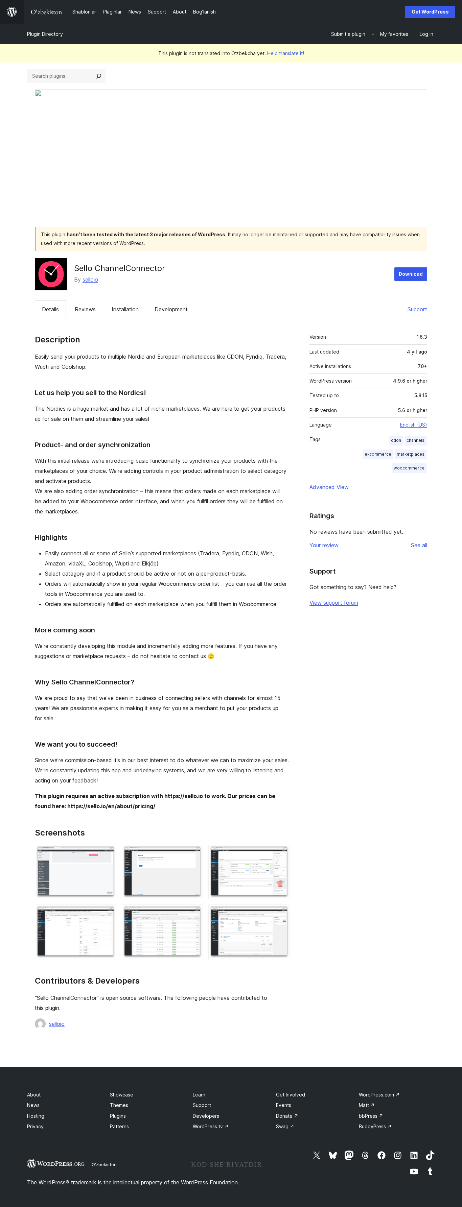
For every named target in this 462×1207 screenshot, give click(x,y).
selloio (90, 279)
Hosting (35, 1116)
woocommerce (409, 467)
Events (283, 1105)
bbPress (371, 1116)
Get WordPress (430, 12)
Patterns (119, 1126)
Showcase (121, 1094)
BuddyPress (375, 1126)
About (34, 1094)
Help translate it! (285, 53)
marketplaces (410, 454)
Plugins (118, 1116)
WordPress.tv (211, 1126)
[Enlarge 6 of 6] (280, 913)
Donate (287, 1116)
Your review (324, 545)
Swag (285, 1126)
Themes (119, 1105)
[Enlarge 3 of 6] (280, 853)
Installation (125, 309)
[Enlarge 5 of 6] (193, 913)
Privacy (35, 1126)
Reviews (85, 309)
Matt (367, 1105)
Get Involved (290, 1094)
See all (419, 545)
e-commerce (378, 454)
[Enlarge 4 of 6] (107, 913)
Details (50, 309)
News (33, 1105)
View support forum (333, 602)
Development (171, 309)
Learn (199, 1094)
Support (417, 309)
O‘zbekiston (104, 1164)
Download (411, 274)
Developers (206, 1116)
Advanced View (329, 487)
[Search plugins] (99, 76)
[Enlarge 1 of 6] (107, 853)
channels (415, 440)
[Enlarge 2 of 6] (193, 853)
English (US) (413, 425)
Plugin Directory (45, 34)
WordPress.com (379, 1094)
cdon (396, 440)
